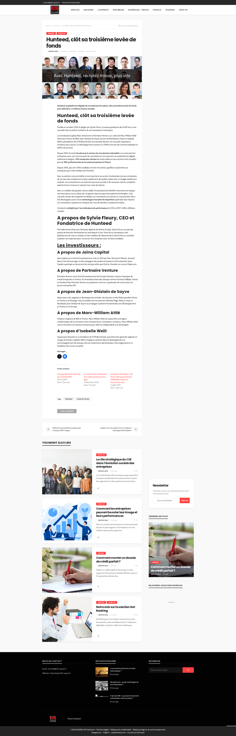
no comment (72, 51)
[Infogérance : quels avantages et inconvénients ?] (101, 686)
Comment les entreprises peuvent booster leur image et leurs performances (116, 512)
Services (75, 10)
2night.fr (106, 732)
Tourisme (170, 10)
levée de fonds (90, 51)
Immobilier (118, 10)
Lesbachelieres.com (118, 732)
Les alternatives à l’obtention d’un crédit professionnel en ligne (95, 377)
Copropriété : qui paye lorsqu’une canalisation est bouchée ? (124, 697)
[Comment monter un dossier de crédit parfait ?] (67, 570)
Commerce (103, 10)
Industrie (88, 10)
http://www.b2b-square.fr (60, 673)
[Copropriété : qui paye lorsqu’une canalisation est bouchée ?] (101, 696)
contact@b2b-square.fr (57, 669)
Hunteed (81, 51)
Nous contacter (74, 718)
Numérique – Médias (138, 10)
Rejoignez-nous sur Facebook (165, 585)
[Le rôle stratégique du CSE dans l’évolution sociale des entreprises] (67, 471)
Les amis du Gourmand (135, 732)
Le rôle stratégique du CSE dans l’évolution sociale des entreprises (115, 463)
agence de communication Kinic (154, 729)
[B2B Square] (54, 9)
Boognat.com (96, 732)
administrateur (53, 51)
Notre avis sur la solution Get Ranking (115, 608)
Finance (157, 10)
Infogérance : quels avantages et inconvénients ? (124, 683)
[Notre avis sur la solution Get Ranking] (67, 619)
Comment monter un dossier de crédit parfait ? (116, 559)
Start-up (183, 10)
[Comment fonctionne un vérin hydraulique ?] (101, 672)
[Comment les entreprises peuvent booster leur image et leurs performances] (67, 520)
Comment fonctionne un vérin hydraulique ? (122, 669)
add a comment (67, 411)
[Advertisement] (171, 621)
